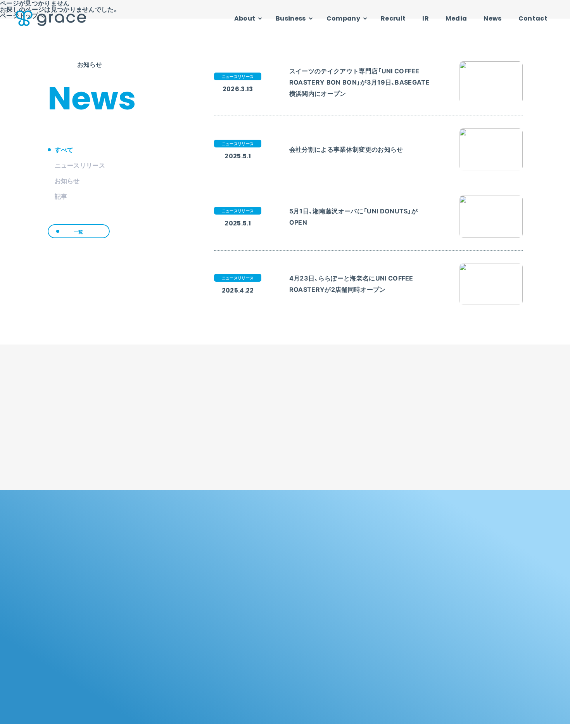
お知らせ (67, 181)
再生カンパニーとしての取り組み (279, 592)
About (245, 18)
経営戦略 (253, 647)
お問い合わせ (381, 714)
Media (456, 18)
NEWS (449, 670)
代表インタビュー (456, 592)
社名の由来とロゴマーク (463, 567)
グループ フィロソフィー (270, 567)
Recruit (393, 18)
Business (291, 18)
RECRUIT (260, 670)
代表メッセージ (454, 579)
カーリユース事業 (359, 579)
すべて (64, 150)
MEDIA (353, 670)
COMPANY (458, 545)
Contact (533, 18)
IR (425, 18)
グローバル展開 (260, 579)
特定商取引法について (498, 714)
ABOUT (258, 545)
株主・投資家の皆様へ (266, 635)
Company (343, 18)
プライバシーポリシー (435, 714)
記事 (61, 196)
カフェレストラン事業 (364, 604)
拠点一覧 (446, 629)
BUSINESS (359, 545)
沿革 (442, 616)
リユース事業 (354, 567)
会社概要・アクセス (457, 604)
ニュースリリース (80, 165)
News (492, 18)
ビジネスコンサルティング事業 (373, 592)
